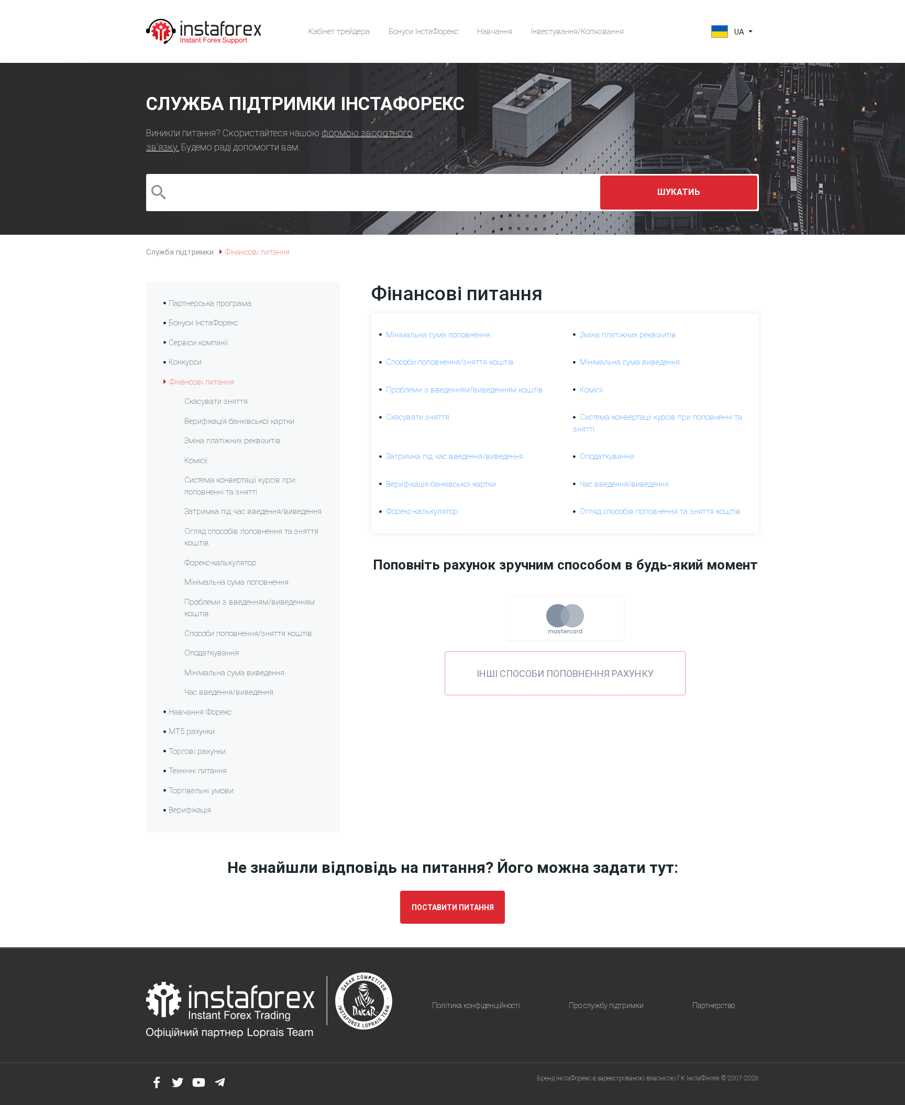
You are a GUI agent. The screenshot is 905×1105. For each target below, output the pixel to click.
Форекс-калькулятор (220, 562)
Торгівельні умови (201, 790)
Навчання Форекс (200, 712)
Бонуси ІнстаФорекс (423, 31)
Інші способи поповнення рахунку (565, 673)
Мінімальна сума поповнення (236, 582)
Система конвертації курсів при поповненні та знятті (239, 486)
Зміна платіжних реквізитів (232, 440)
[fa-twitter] (177, 1082)
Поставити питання (453, 907)
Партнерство (713, 1005)
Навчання (494, 31)
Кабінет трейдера (339, 31)
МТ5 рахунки (192, 731)
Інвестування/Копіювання (577, 31)
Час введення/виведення (228, 692)
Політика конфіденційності (476, 1005)
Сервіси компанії (198, 342)
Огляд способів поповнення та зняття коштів (251, 537)
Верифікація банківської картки (239, 421)
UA (739, 32)
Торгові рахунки (197, 751)
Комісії (195, 460)
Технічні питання (198, 770)
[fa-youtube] (198, 1082)
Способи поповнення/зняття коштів (248, 633)
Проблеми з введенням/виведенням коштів (249, 608)
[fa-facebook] (156, 1082)
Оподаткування (211, 653)
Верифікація (190, 810)
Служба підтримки (180, 252)
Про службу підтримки (606, 1005)
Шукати (678, 192)
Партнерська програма (210, 303)
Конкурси (185, 362)
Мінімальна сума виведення (234, 672)
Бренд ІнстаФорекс (564, 1078)
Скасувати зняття (216, 401)
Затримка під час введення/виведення (253, 511)
